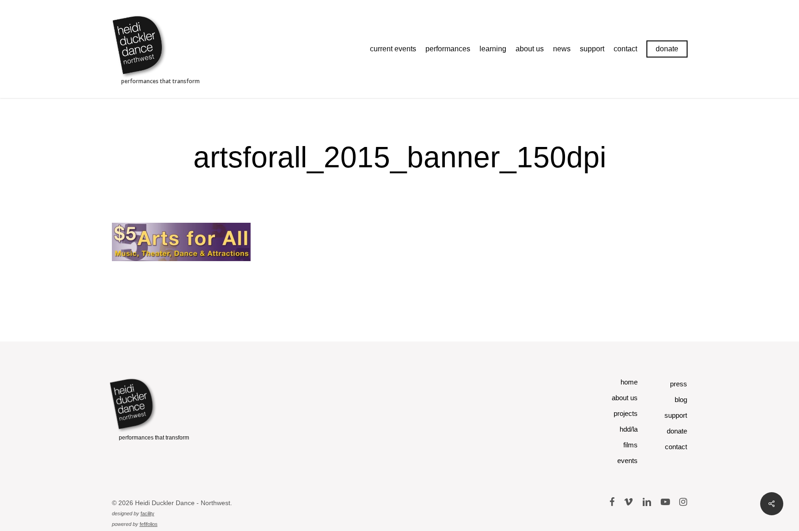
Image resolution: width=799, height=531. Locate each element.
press (678, 384)
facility (147, 513)
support (675, 415)
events (627, 460)
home (629, 382)
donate (677, 431)
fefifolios (149, 524)
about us (625, 398)
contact (676, 447)
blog (681, 399)
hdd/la (629, 429)
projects (626, 413)
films (630, 445)
